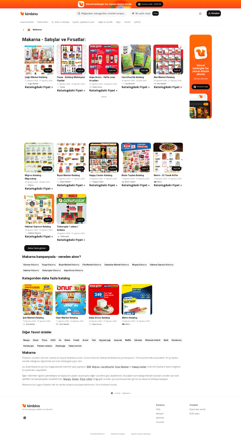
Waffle (128, 340)
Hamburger (28, 346)
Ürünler (127, 22)
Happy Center (139, 366)
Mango (26, 340)
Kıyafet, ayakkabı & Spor (84, 22)
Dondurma (176, 340)
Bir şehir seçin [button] (143, 13)
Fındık (76, 340)
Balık (166, 340)
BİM (89, 366)
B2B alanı (194, 413)
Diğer (118, 22)
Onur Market (122, 366)
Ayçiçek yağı (105, 340)
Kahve (67, 340)
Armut (85, 340)
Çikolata (138, 340)
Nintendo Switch (152, 340)
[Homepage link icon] (112, 393)
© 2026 (97, 434)
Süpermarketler (27, 22)
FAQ (158, 409)
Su (60, 340)
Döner (36, 340)
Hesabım (215, 13)
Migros (96, 366)
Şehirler (137, 22)
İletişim (159, 413)
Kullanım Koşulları (118, 434)
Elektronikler (42, 22)
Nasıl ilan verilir (198, 409)
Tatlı (94, 340)
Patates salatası (44, 346)
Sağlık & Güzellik (105, 22)
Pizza (44, 340)
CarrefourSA (107, 366)
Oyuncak (118, 340)
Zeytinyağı (60, 346)
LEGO (53, 340)
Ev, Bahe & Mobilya (60, 22)
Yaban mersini (75, 346)
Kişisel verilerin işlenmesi (141, 434)
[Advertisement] (104, 117)
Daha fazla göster (37, 248)
